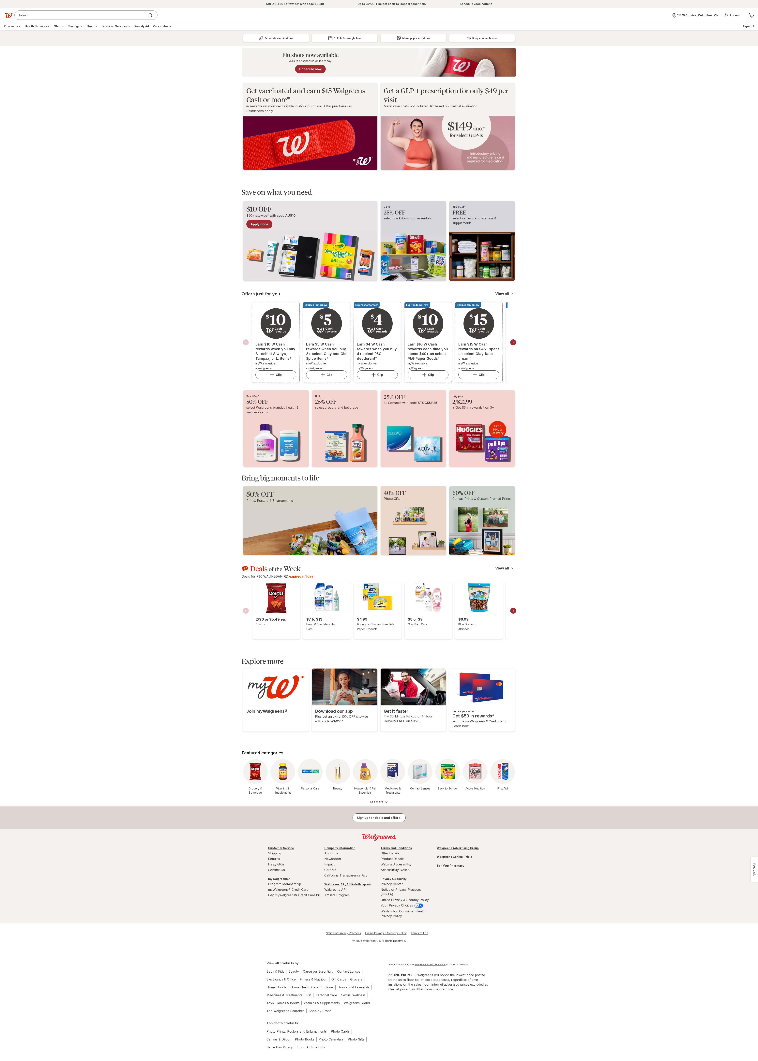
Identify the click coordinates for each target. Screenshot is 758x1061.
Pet (308, 995)
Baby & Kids (275, 971)
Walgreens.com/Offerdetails (430, 964)
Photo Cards (340, 1031)
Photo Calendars (331, 1039)
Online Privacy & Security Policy (405, 900)
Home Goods (276, 987)
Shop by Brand (320, 1011)
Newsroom (332, 859)
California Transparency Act (345, 875)
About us (331, 853)
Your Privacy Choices (397, 905)
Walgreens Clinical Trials (454, 856)
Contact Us (276, 870)
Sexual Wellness (353, 995)
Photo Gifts (356, 1039)
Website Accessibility (396, 864)
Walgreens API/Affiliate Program (347, 884)
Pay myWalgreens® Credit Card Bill (294, 895)
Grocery (356, 979)
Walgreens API (335, 890)
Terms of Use (419, 933)
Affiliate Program (337, 895)
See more (376, 801)
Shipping (274, 853)
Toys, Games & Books (282, 1003)
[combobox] (81, 15)
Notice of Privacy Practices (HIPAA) (401, 892)
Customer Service (281, 848)
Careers (330, 870)
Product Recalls (392, 859)
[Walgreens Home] (8, 15)
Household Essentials (354, 987)
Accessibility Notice (395, 870)
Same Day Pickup (279, 1047)
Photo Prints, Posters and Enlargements (296, 1031)
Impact (329, 864)
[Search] (152, 15)
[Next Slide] (513, 342)
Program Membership (284, 884)
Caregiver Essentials (318, 971)
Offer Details (390, 853)
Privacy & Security (393, 878)
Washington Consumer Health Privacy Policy (403, 913)
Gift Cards (338, 979)
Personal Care (326, 995)
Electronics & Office (281, 979)
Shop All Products (311, 1047)
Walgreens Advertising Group (458, 848)
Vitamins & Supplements (322, 1003)
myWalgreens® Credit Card (288, 890)
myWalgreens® (279, 878)
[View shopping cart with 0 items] (751, 15)
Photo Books (304, 1039)
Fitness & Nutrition (313, 979)
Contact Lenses (348, 971)
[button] (733, 15)
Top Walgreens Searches (285, 1011)
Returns (274, 859)
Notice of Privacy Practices (343, 933)
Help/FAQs (276, 864)
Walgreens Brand (357, 1003)
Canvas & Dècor (278, 1039)
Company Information (339, 848)
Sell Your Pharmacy (450, 865)
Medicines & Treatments (284, 995)
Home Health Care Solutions (311, 987)
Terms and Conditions (396, 848)
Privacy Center (392, 884)
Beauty (293, 971)
